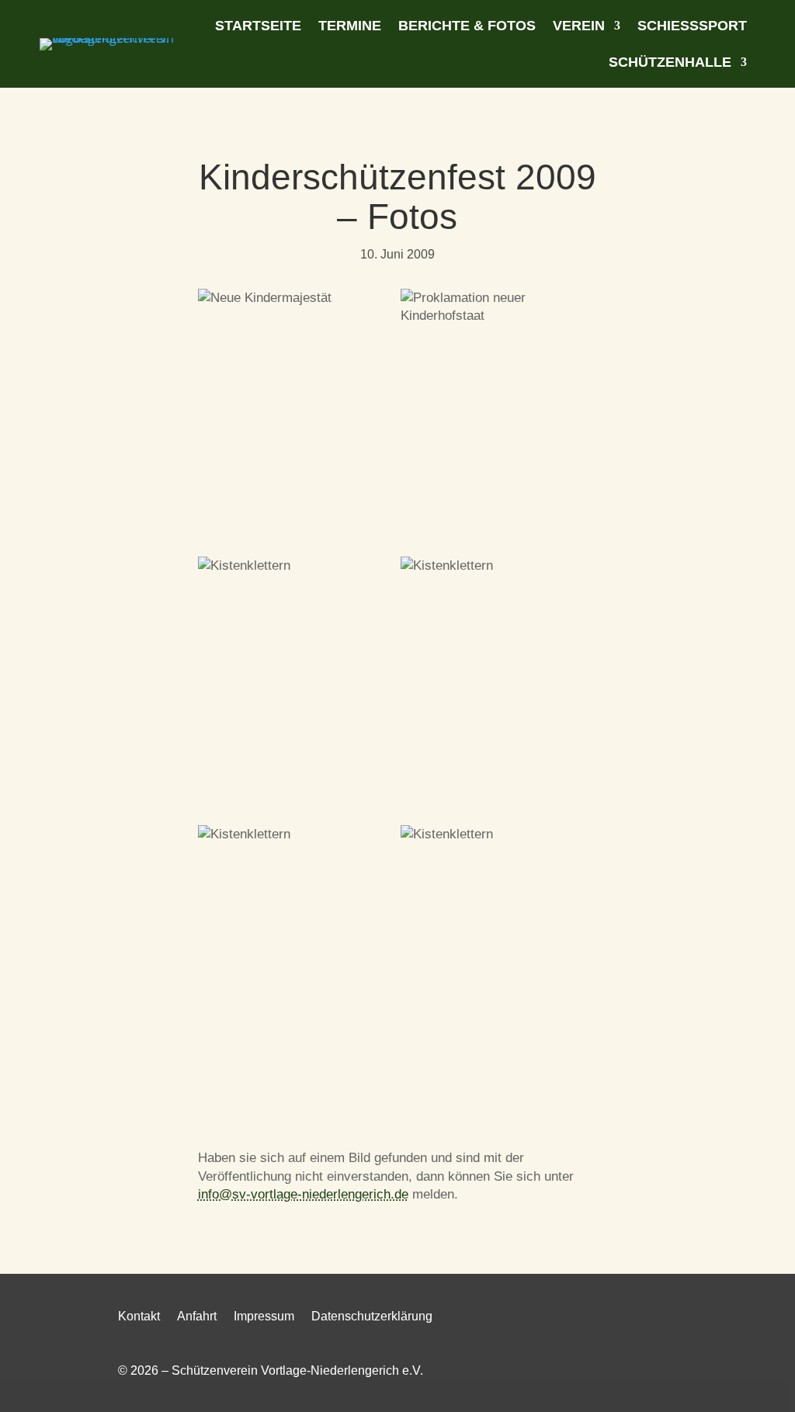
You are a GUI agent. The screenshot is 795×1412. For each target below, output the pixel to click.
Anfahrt (197, 1317)
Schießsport (692, 25)
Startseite (258, 25)
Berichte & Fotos (467, 25)
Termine (349, 25)
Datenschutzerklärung (371, 1317)
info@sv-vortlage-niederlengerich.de (303, 1194)
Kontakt (139, 1317)
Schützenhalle (670, 62)
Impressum (264, 1317)
